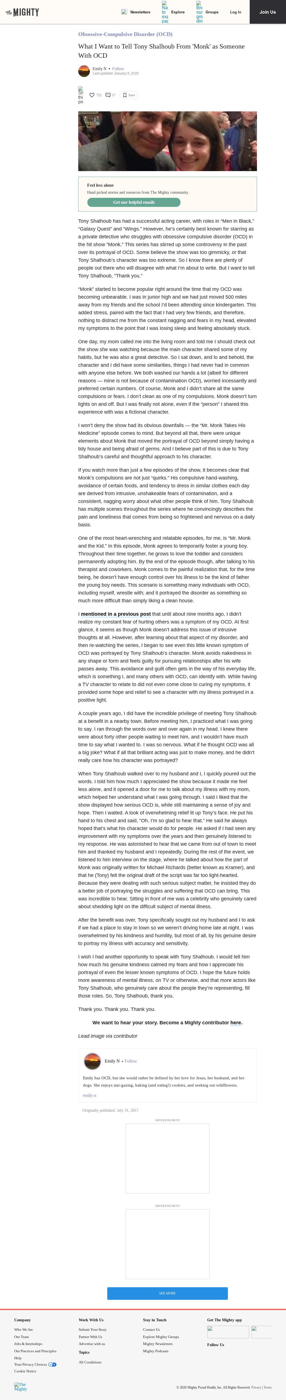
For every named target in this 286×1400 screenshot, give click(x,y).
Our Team (21, 1337)
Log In (235, 12)
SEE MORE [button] (167, 1293)
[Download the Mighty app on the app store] (228, 1332)
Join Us (268, 12)
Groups (212, 12)
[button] (118, 68)
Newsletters (140, 12)
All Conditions (90, 1362)
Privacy (256, 1387)
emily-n (89, 1095)
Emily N (100, 69)
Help (18, 1358)
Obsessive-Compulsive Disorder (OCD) (125, 34)
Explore (178, 12)
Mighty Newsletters (158, 1344)
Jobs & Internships (28, 1344)
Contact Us (151, 1329)
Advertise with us (92, 1344)
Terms (268, 1387)
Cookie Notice (25, 1371)
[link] (22, 12)
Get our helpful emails (134, 202)
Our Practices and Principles (35, 1351)
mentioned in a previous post (116, 614)
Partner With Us (90, 1337)
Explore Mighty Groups (161, 1337)
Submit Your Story (93, 1329)
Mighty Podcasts (155, 1351)
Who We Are (23, 1329)
